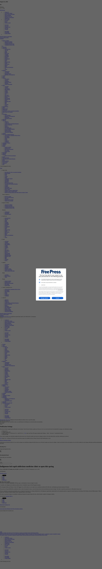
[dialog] (51, 284)
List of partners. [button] (60, 289)
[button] (51, 285)
